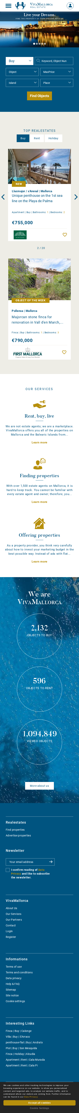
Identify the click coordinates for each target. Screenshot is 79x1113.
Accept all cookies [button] (39, 1102)
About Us (11, 908)
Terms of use (14, 966)
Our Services (13, 913)
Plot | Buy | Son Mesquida (21, 1048)
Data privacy (13, 978)
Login (9, 931)
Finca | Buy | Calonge (18, 1030)
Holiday (53, 138)
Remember (66, 235)
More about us (39, 785)
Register (11, 936)
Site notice (12, 995)
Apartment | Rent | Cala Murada (25, 1059)
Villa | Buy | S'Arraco (18, 1036)
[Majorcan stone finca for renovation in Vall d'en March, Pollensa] (39, 279)
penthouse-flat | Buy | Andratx (24, 1042)
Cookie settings (15, 1001)
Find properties (15, 829)
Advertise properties (18, 835)
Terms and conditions (19, 972)
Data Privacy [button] (31, 1097)
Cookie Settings (39, 1108)
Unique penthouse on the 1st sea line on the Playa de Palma (37, 198)
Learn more (39, 442)
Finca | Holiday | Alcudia (20, 1053)
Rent (37, 138)
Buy (23, 138)
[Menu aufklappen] (8, 6)
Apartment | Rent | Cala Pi (22, 1065)
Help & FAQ (13, 983)
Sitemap (11, 989)
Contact (11, 925)
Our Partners (14, 919)
